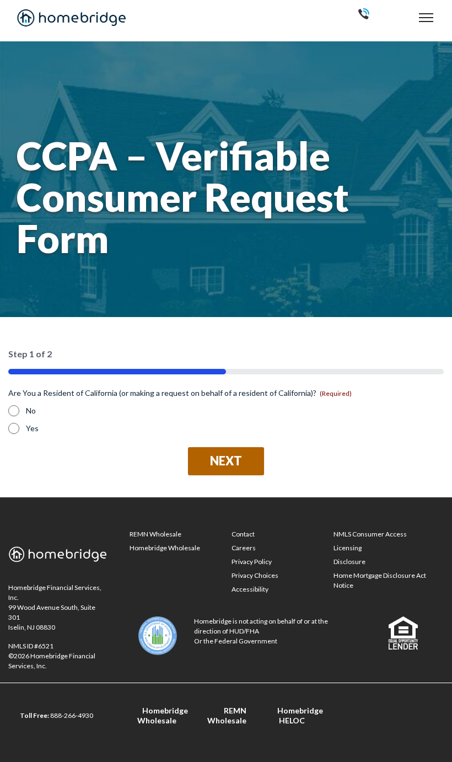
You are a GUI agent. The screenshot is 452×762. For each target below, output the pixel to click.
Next (226, 461)
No (31, 410)
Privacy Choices (255, 575)
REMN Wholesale (155, 534)
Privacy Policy (252, 561)
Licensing (347, 548)
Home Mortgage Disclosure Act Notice (379, 580)
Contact (243, 534)
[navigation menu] (426, 17)
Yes (32, 428)
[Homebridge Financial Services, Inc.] (72, 18)
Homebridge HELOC (300, 715)
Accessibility (250, 589)
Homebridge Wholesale (165, 548)
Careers (244, 548)
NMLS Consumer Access (370, 534)
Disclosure (349, 561)
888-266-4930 (71, 715)
